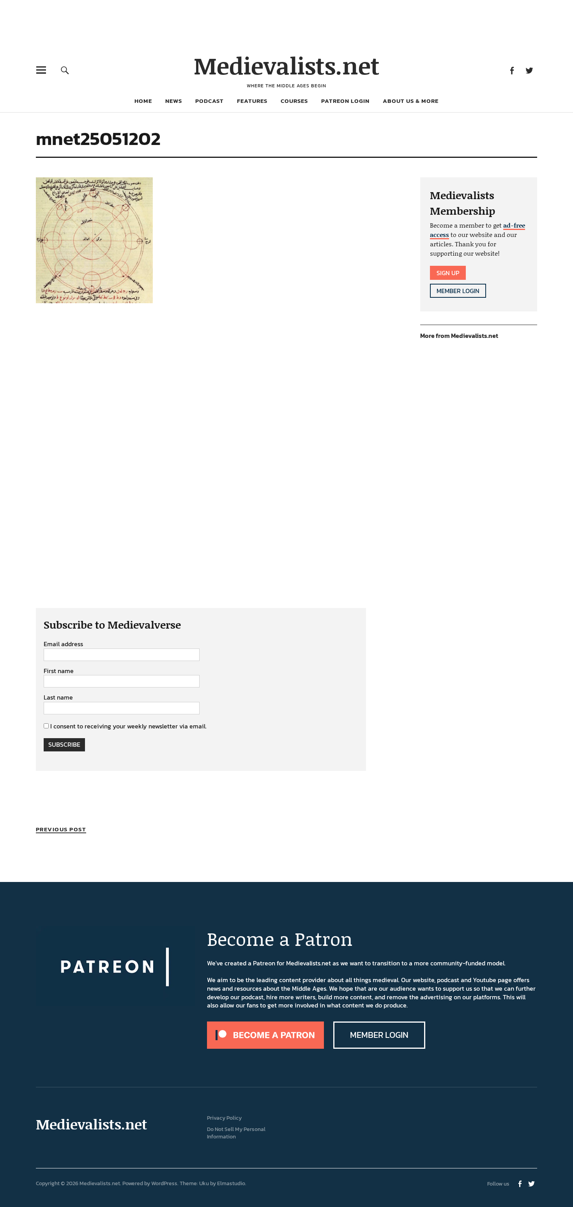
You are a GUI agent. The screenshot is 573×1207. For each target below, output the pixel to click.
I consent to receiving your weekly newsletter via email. (128, 726)
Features (252, 100)
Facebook (511, 69)
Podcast (209, 100)
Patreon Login (345, 100)
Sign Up (448, 272)
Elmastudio (231, 1183)
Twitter (529, 69)
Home (143, 100)
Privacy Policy (224, 1118)
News (173, 100)
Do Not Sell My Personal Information (236, 1133)
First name (59, 671)
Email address (63, 644)
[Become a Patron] (265, 1046)
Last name (58, 697)
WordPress (164, 1183)
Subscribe (64, 744)
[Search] (65, 69)
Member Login (458, 290)
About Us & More (411, 100)
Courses (294, 100)
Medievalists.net (287, 65)
